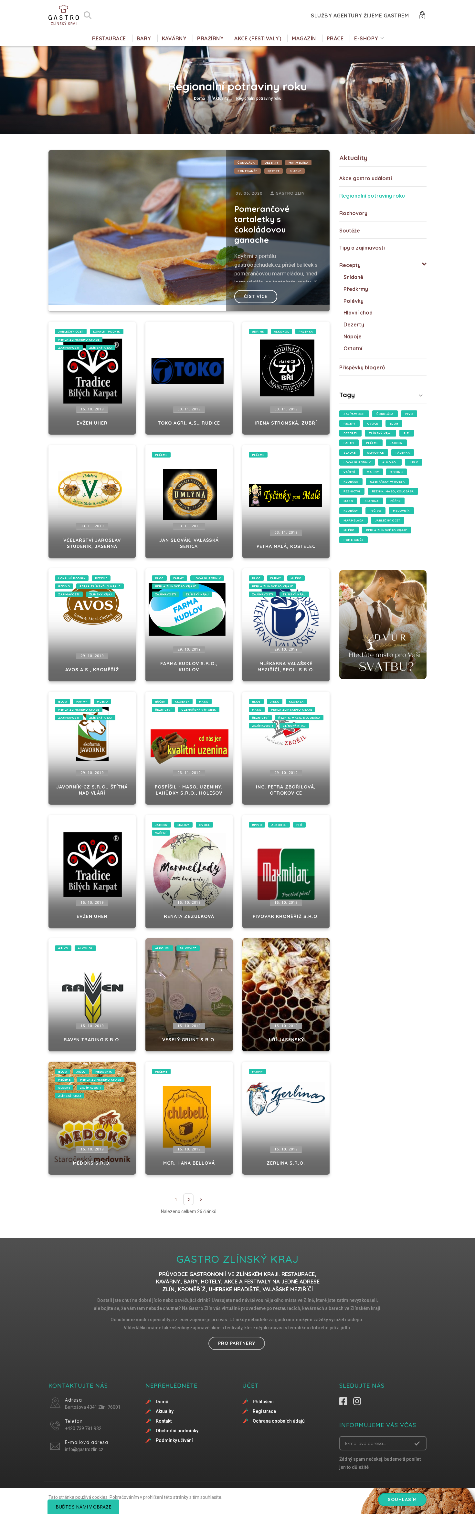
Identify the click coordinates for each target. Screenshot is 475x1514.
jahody (161, 825)
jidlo (413, 462)
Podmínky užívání (174, 1440)
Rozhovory (353, 213)
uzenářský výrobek (198, 709)
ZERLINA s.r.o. (286, 1163)
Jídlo (275, 701)
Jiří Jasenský (286, 1040)
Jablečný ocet (70, 331)
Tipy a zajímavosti (362, 247)
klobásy (182, 701)
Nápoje (352, 336)
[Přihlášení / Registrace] (422, 14)
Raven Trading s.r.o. (92, 1040)
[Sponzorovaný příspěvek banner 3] (383, 624)
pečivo (64, 586)
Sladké (349, 452)
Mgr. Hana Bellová (189, 1163)
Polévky (353, 301)
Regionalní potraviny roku (372, 195)
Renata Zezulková (189, 916)
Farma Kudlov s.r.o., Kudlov (189, 667)
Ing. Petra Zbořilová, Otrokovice (286, 790)
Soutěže (349, 230)
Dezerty (272, 162)
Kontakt (164, 1421)
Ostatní (352, 348)
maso (203, 701)
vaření (161, 833)
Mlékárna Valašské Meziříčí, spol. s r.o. (286, 667)
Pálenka (306, 331)
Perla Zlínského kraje (78, 339)
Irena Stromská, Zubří (286, 423)
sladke (295, 171)
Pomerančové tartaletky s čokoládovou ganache (262, 224)
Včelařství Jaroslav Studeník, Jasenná (92, 543)
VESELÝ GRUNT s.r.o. (189, 1040)
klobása (296, 701)
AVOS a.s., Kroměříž (92, 670)
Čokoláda (246, 162)
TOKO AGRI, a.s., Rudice (189, 423)
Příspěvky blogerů (362, 367)
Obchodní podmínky (177, 1430)
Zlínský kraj (100, 347)
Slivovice (188, 948)
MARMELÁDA (299, 162)
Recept (274, 171)
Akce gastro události (365, 178)
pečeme (161, 455)
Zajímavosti (68, 347)
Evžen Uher (92, 423)
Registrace (264, 1411)
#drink (258, 331)
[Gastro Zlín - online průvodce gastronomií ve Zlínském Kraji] (63, 15)
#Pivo (257, 825)
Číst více (256, 296)
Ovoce (204, 825)
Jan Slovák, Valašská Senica (189, 543)
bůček (160, 701)
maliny (183, 825)
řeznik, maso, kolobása (299, 717)
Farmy (178, 578)
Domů (199, 98)
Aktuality (220, 98)
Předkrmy (355, 289)
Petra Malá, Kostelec (286, 546)
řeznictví (163, 709)
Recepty (350, 265)
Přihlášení (263, 1401)
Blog (159, 578)
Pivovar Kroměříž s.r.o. (286, 916)
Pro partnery (236, 1343)
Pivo (409, 414)
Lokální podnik (106, 331)
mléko (295, 578)
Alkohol (281, 331)
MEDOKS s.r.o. (92, 1163)
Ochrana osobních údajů (279, 1421)
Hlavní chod (358, 312)
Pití (299, 825)
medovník (103, 1071)
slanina (371, 501)
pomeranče (248, 171)
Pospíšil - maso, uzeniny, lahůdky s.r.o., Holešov (189, 790)
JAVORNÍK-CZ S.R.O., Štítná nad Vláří (92, 790)
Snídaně (353, 277)
